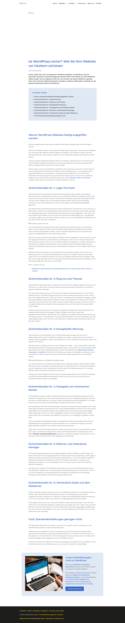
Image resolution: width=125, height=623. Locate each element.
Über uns (91, 3)
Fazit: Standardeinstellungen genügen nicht (49, 116)
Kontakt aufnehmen (75, 589)
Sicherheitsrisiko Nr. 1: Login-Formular (47, 99)
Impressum (50, 618)
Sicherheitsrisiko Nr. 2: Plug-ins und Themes (49, 102)
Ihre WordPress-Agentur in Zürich (51, 614)
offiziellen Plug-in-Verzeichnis (79, 178)
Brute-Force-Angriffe (82, 203)
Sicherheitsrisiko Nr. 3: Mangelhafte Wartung (50, 105)
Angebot (62, 3)
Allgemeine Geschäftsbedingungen (31, 618)
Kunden (71, 3)
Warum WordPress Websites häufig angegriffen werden (54, 96)
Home (55, 3)
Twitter (29, 611)
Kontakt (98, 3)
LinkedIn (22, 611)
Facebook (36, 611)
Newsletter (60, 611)
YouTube (52, 611)
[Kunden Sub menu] (76, 3)
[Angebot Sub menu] (66, 3)
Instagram (44, 611)
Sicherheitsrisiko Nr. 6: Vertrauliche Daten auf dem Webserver (56, 113)
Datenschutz (59, 618)
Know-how (82, 3)
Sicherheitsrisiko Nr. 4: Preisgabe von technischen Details (54, 107)
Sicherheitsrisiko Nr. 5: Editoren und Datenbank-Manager (54, 110)
